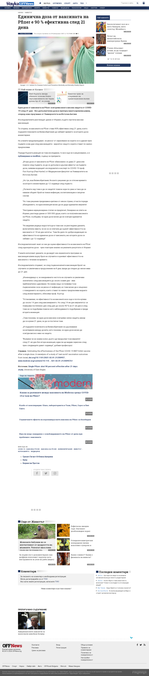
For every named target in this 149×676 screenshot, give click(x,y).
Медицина (65, 8)
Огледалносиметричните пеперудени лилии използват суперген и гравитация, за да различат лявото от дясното (83, 546)
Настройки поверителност (87, 659)
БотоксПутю (103, 591)
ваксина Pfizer (33, 449)
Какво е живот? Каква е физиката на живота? (82, 556)
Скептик (94, 8)
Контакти (35, 645)
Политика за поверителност (87, 654)
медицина (35, 451)
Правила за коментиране (86, 649)
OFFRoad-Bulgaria (51, 666)
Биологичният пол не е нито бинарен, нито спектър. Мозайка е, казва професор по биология (118, 29)
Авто (75, 3)
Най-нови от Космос (32, 89)
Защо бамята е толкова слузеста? (118, 588)
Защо (86, 8)
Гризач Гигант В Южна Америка (38, 456)
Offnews (57, 3)
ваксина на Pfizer (49, 449)
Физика (16, 8)
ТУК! (57, 582)
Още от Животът (32, 521)
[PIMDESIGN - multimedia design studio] (138, 673)
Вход (58, 645)
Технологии (76, 8)
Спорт (67, 3)
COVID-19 (21, 449)
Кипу (25, 460)
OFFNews (6, 666)
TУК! (46, 579)
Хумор (102, 8)
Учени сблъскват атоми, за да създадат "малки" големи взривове (117, 52)
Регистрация (61, 648)
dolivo (100, 575)
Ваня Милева (25, 33)
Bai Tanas (101, 588)
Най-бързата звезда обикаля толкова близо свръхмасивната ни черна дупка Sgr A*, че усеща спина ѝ (41, 99)
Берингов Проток (31, 463)
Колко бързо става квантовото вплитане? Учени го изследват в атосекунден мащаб (112, 583)
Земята (37, 8)
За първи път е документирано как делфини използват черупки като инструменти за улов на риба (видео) (36, 557)
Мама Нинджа (74, 666)
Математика (27, 8)
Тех (82, 3)
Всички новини (113, 65)
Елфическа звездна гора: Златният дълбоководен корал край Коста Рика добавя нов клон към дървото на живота (81, 532)
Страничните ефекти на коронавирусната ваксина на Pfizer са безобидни (55, 419)
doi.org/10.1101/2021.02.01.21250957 (46, 357)
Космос (8, 8)
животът (77, 449)
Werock (63, 666)
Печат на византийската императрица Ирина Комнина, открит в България (117, 41)
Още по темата (27, 375)
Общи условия (87, 645)
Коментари (28, 571)
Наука (47, 3)
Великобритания (65, 449)
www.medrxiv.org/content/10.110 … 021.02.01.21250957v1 (45, 361)
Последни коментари (113, 572)
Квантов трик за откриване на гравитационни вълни (79, 96)
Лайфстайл (31, 666)
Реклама (35, 648)
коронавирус (23, 451)
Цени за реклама (38, 650)
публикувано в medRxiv (29, 156)
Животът (45, 8)
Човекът (55, 8)
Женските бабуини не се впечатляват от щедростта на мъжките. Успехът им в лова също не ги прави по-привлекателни (36, 547)
